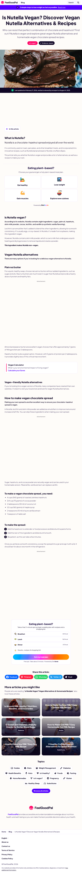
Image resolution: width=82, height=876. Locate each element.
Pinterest (27, 677)
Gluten (69, 778)
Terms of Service (8, 850)
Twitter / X (57, 677)
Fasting (73, 773)
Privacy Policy (7, 854)
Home (4, 832)
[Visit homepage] (41, 807)
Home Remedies (19, 778)
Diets (29, 768)
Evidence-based (47, 43)
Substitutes (51, 783)
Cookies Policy (7, 858)
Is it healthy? (45, 773)
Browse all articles (41, 791)
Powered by (41, 205)
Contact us (6, 846)
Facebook (13, 677)
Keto (30, 773)
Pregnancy (54, 778)
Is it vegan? (32, 43)
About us (5, 842)
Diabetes (67, 768)
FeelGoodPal (13, 814)
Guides (17, 768)
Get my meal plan (41, 657)
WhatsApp (43, 677)
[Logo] (9, 2)
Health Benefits (14, 773)
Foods (60, 773)
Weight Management (47, 768)
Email (70, 677)
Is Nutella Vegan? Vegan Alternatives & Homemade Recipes (47, 2)
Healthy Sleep (34, 783)
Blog (23, 2)
